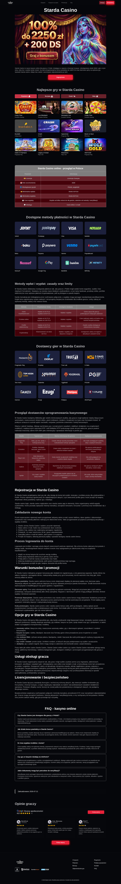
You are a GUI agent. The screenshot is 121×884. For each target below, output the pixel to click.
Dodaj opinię (96, 812)
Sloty (94, 96)
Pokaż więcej (60, 842)
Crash (71, 96)
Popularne (24, 96)
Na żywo (47, 96)
